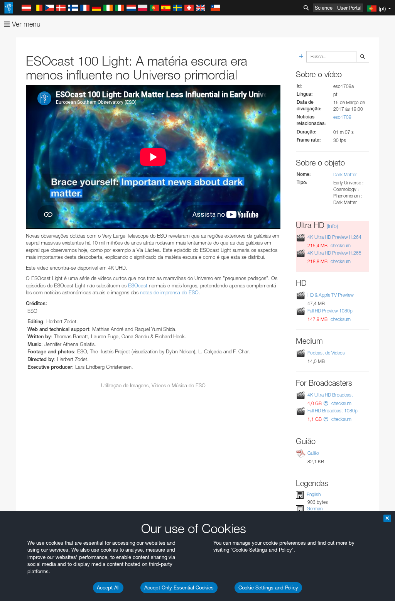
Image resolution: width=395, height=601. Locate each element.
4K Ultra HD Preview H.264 (334, 237)
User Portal (349, 8)
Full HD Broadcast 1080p (332, 411)
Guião (313, 453)
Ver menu (25, 24)
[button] (326, 403)
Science (324, 8)
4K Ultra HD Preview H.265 (334, 253)
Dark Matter (345, 174)
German (314, 509)
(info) (332, 226)
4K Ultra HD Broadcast (330, 395)
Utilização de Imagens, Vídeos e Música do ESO (153, 385)
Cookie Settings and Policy (268, 587)
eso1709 (342, 117)
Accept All (108, 587)
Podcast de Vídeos (326, 353)
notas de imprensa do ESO (169, 292)
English (314, 494)
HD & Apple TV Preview (330, 295)
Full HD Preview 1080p (330, 311)
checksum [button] (340, 245)
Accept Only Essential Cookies (179, 587)
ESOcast (137, 285)
